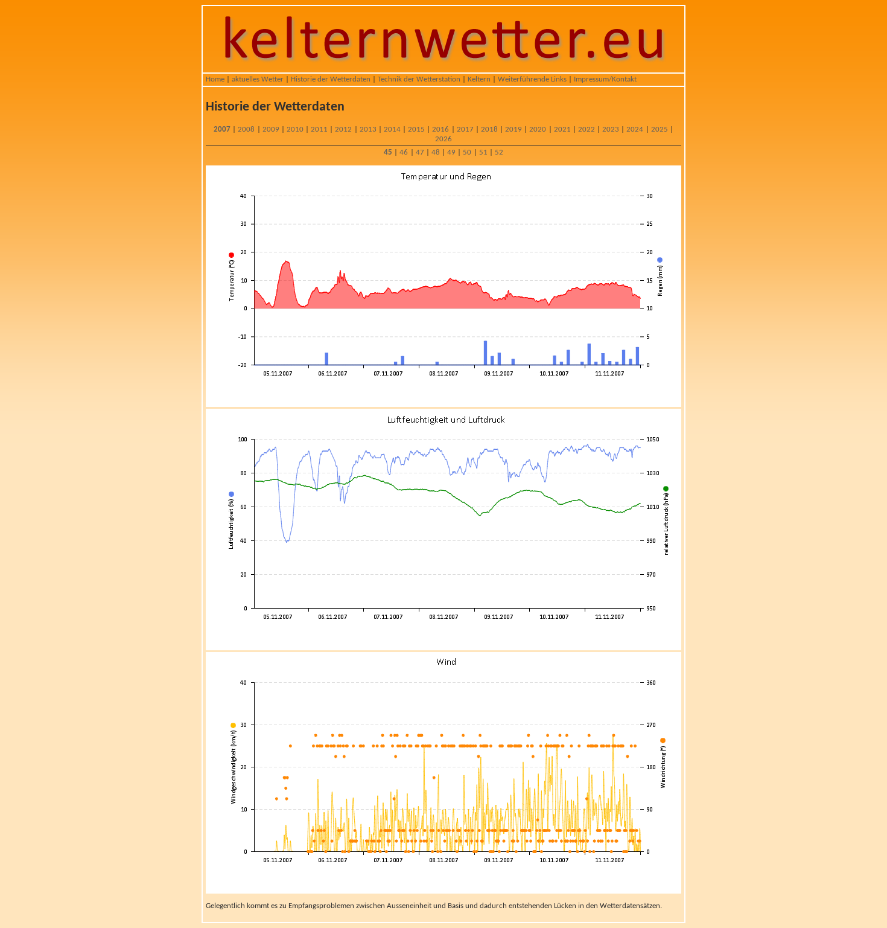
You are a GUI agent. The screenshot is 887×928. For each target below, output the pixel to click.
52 (499, 152)
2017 (465, 129)
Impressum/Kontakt (605, 79)
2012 (343, 129)
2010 (295, 129)
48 (435, 152)
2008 (246, 129)
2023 (610, 129)
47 (420, 152)
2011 (319, 129)
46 (403, 152)
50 (467, 152)
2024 (634, 129)
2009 (270, 129)
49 (451, 152)
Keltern (479, 79)
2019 (513, 129)
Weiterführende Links (532, 79)
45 (388, 152)
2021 (562, 129)
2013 (368, 129)
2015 (416, 129)
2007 (222, 129)
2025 (659, 129)
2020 (537, 129)
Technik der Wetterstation (419, 79)
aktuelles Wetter (258, 79)
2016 (440, 129)
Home (215, 79)
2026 (443, 139)
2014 (392, 129)
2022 (586, 129)
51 (483, 152)
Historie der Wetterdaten (330, 79)
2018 (489, 129)
